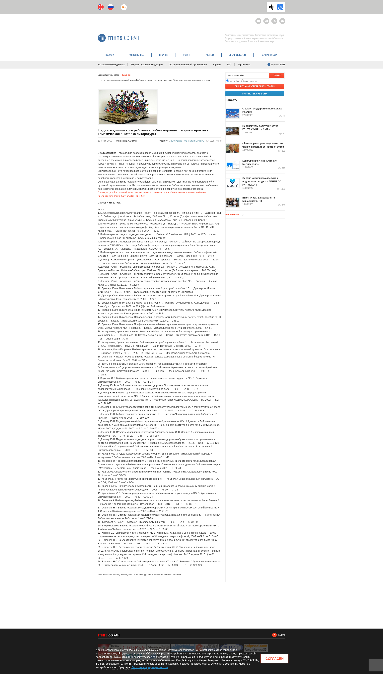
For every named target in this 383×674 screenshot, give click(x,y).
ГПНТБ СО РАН (128, 141)
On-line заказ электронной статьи (255, 86)
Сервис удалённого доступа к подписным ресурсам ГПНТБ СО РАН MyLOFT (261, 181)
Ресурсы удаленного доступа (147, 64)
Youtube (258, 19)
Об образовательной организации (188, 64)
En (101, 7)
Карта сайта (244, 64)
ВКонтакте (266, 19)
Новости (110, 54)
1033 (282, 189)
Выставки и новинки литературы (187, 141)
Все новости (232, 214)
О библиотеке (136, 54)
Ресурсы (163, 54)
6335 (212, 141)
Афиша (217, 64)
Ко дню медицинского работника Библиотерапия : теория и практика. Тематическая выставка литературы (153, 132)
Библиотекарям (237, 54)
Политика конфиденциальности (149, 667)
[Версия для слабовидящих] (273, 7)
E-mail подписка (282, 21)
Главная (126, 75)
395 (283, 205)
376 (283, 168)
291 (283, 151)
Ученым (210, 54)
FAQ (229, 64)
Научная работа (269, 54)
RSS (273, 19)
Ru (111, 7)
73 (284, 133)
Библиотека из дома (254, 93)
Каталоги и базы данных (111, 64)
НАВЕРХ (281, 634)
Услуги (186, 54)
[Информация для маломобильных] (280, 7)
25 (284, 116)
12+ (123, 5)
